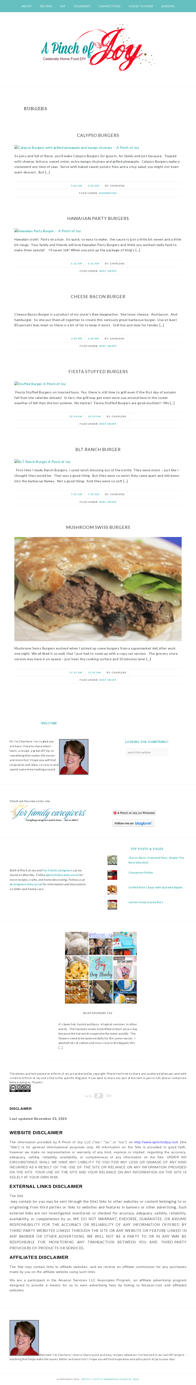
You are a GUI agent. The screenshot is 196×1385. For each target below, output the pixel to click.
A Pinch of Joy (98, 48)
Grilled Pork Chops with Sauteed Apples (156, 887)
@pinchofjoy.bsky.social (62, 875)
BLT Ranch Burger (98, 449)
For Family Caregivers (57, 870)
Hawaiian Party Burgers (98, 218)
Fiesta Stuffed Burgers (98, 371)
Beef (102, 270)
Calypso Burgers (98, 135)
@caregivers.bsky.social (26, 884)
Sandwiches (108, 193)
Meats (112, 270)
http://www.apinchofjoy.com (156, 1142)
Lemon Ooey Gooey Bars (146, 902)
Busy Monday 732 (98, 1013)
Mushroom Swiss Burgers (98, 527)
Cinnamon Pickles (141, 872)
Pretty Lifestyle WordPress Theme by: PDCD (110, 1379)
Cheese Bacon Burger (98, 296)
